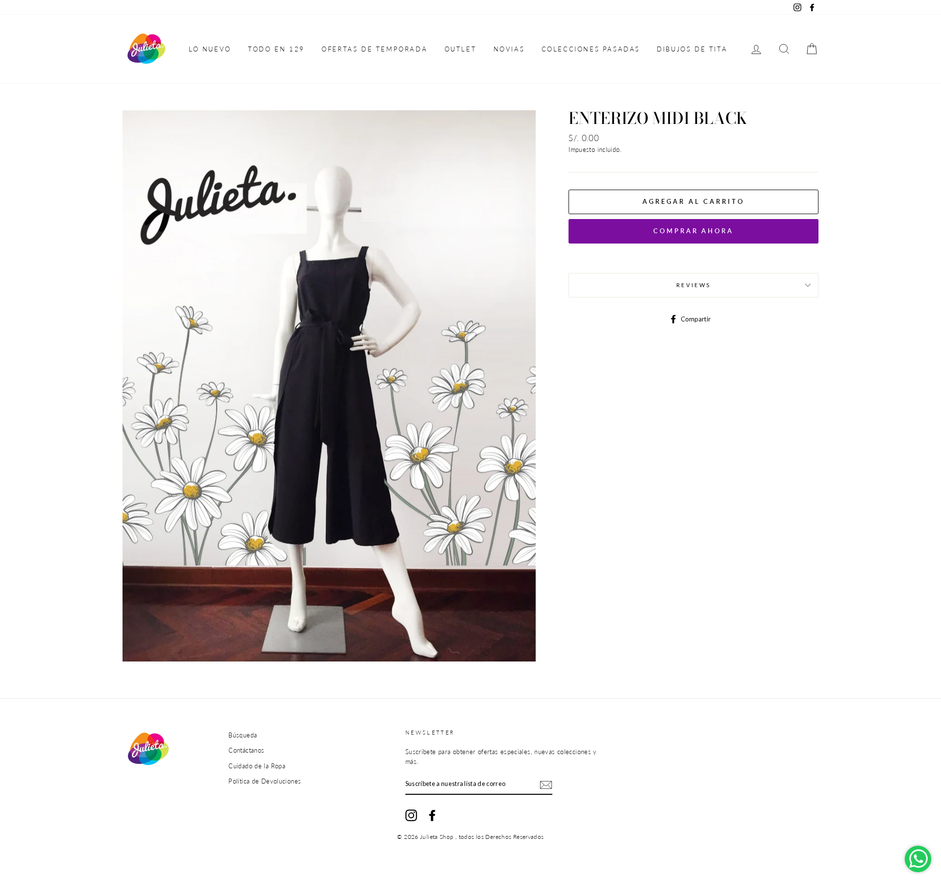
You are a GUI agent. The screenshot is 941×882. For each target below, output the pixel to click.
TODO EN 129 (276, 49)
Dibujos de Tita (692, 49)
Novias (509, 49)
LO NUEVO (210, 49)
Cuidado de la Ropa (256, 766)
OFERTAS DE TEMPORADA (374, 49)
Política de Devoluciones (264, 781)
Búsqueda (242, 735)
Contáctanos (246, 750)
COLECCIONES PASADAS (591, 49)
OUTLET (461, 49)
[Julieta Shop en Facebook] (432, 815)
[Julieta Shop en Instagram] (411, 815)
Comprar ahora (693, 231)
